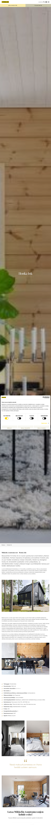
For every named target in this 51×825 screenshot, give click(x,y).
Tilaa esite (38, 5)
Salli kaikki (42, 428)
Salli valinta (25, 428)
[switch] (19, 418)
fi (39, 2)
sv (40, 2)
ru (42, 2)
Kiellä (9, 428)
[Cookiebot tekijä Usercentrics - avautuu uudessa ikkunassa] (43, 397)
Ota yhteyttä (12, 5)
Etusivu (3, 545)
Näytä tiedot (44, 423)
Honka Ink (9, 545)
